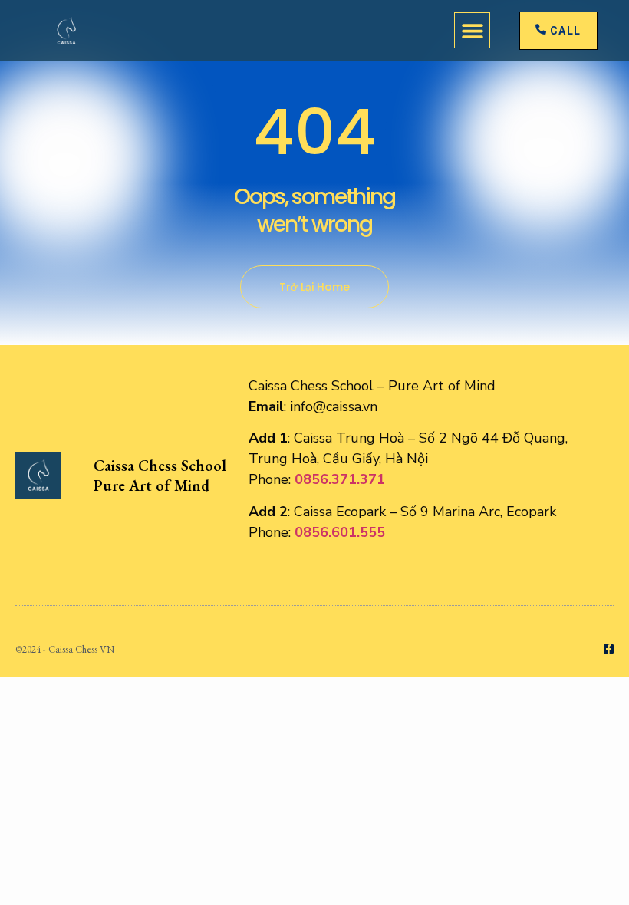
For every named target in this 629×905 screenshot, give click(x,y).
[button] (472, 30)
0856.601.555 (340, 532)
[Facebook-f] (609, 649)
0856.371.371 (340, 479)
